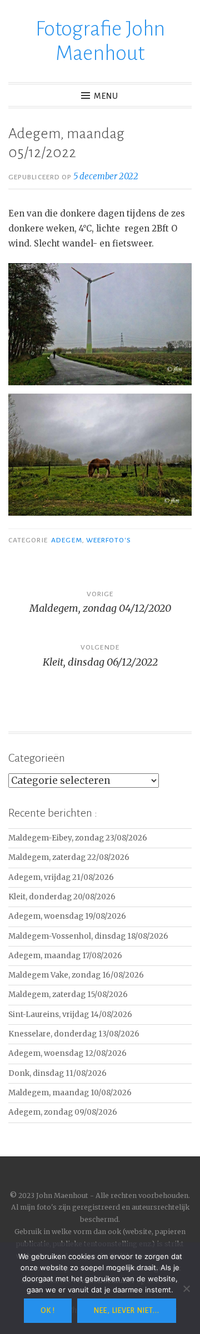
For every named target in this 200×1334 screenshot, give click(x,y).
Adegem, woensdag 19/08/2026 (67, 916)
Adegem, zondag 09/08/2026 (62, 1112)
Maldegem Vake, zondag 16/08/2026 (76, 975)
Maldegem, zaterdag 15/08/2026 (68, 994)
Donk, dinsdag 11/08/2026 (57, 1073)
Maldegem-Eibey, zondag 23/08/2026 (77, 838)
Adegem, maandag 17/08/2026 (65, 955)
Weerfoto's (108, 540)
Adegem (66, 540)
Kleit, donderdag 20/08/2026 (62, 897)
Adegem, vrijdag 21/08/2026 (61, 877)
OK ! (48, 1311)
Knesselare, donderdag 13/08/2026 (73, 1034)
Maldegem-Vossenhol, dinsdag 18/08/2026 (88, 936)
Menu (106, 96)
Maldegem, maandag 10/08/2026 (70, 1093)
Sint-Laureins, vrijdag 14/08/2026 (70, 1014)
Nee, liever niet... (126, 1311)
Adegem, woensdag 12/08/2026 (67, 1053)
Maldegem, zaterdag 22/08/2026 (68, 857)
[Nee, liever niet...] (186, 1288)
